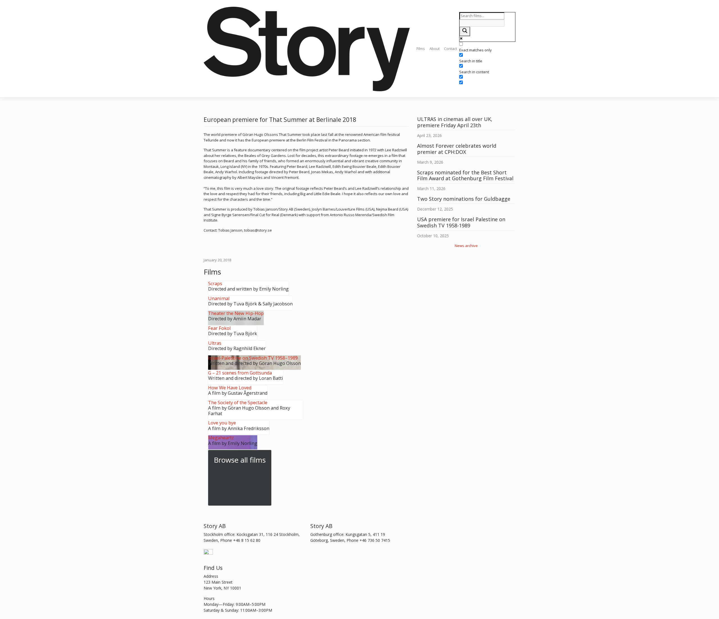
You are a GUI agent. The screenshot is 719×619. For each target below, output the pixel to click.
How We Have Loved (229, 388)
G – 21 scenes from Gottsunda (240, 373)
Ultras (214, 343)
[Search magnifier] (464, 31)
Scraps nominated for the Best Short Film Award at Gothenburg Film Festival (465, 175)
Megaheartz (221, 438)
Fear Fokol (219, 328)
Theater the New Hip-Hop (236, 313)
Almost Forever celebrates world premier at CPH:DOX (456, 148)
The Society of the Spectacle (237, 402)
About (434, 48)
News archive (466, 245)
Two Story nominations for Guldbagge (463, 198)
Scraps (215, 283)
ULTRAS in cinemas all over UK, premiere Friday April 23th (454, 122)
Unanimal (218, 298)
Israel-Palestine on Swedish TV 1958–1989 (253, 358)
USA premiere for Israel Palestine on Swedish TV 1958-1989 (461, 222)
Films (421, 48)
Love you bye (222, 423)
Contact (450, 48)
